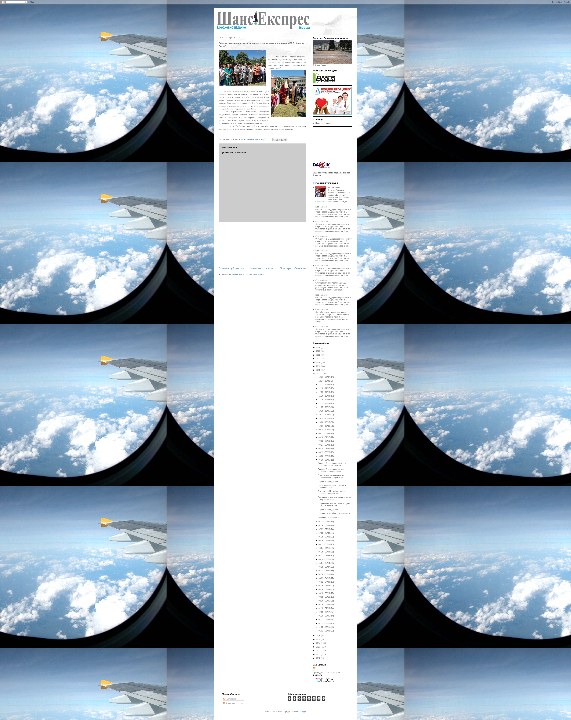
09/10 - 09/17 (324, 437)
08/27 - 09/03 (324, 445)
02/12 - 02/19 (324, 608)
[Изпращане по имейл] (273, 139)
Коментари (230, 703)
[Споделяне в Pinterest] (285, 139)
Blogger (303, 711)
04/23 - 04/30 (324, 571)
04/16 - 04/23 (324, 574)
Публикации (230, 699)
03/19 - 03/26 (324, 589)
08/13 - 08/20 (324, 452)
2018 (318, 370)
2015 (318, 639)
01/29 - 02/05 (324, 616)
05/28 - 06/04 (324, 552)
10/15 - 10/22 (324, 418)
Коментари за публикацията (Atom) (247, 274)
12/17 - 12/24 (324, 384)
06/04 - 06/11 (324, 548)
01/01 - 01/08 (324, 631)
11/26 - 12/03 (324, 396)
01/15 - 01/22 (324, 623)
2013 (318, 647)
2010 (318, 658)
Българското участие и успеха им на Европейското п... (334, 498)
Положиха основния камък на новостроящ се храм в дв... (331, 476)
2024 (318, 347)
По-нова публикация (231, 268)
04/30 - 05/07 (324, 567)
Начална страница (261, 268)
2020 (318, 362)
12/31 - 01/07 (324, 377)
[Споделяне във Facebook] (282, 139)
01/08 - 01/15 (324, 627)
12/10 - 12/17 (324, 388)
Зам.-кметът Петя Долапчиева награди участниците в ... (331, 492)
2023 (318, 351)
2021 (318, 359)
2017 (318, 374)
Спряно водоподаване (328, 481)
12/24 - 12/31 (324, 381)
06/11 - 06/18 (324, 544)
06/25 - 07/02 (324, 537)
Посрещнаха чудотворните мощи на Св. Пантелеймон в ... (334, 504)
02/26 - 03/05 (324, 601)
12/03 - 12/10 (324, 392)
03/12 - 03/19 (324, 593)
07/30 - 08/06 (324, 460)
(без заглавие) (334, 187)
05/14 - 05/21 (324, 559)
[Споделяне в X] (279, 139)
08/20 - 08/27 (324, 448)
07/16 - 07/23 (324, 525)
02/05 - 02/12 (324, 612)
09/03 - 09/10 (324, 441)
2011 (318, 654)
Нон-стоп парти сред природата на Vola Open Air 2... (333, 486)
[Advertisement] (262, 244)
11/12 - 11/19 (324, 403)
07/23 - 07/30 (324, 522)
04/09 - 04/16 (324, 578)
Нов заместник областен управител (334, 513)
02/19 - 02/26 (324, 604)
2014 (318, 643)
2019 (318, 366)
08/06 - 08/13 (324, 456)
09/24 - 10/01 (324, 430)
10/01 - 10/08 (324, 426)
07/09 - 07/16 (324, 529)
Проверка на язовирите (328, 517)
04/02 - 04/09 (324, 582)
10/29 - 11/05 (324, 411)
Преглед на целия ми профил (326, 672)
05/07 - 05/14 (324, 563)
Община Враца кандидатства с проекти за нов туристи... (332, 464)
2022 (318, 355)
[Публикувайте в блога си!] (276, 139)
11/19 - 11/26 (324, 399)
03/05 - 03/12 (324, 597)
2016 (318, 635)
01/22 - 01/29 (324, 619)
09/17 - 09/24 (324, 433)
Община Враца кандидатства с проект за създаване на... (332, 470)
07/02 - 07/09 (324, 533)
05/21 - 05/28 (324, 556)
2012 (318, 651)
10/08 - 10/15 (324, 422)
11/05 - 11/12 (324, 407)
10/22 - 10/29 (324, 415)
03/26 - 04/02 (324, 586)
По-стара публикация (293, 268)
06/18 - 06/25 (324, 540)
